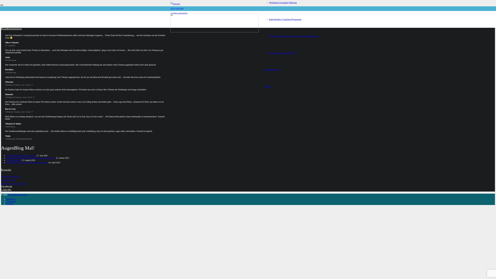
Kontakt (9, 204)
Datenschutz (11, 201)
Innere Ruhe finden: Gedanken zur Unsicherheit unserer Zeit (31, 158)
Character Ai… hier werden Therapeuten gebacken (27, 162)
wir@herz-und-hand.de (10, 176)
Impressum (10, 199)
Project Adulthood (13, 160)
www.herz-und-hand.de (18, 195)
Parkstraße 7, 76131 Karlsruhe (13, 184)
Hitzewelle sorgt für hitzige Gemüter (21, 155)
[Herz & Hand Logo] (215, 31)
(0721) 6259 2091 (8, 180)
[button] (175, 4)
